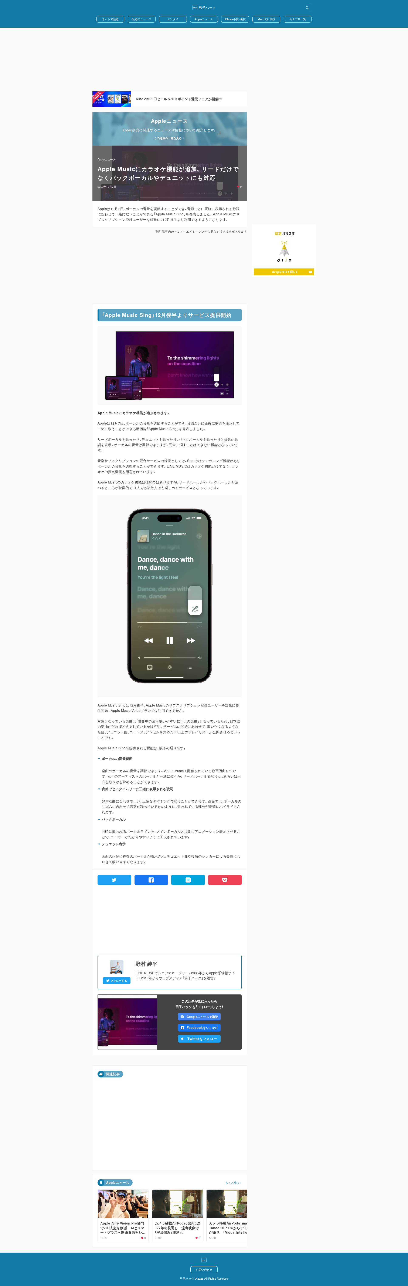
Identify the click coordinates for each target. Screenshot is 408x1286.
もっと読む (232, 1182)
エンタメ (172, 19)
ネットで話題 (110, 19)
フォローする (118, 981)
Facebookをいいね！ (202, 1027)
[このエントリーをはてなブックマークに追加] (188, 880)
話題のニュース (141, 19)
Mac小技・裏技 (266, 19)
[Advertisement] (204, 59)
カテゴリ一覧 (297, 19)
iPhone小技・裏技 (235, 19)
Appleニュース (204, 19)
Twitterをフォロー (202, 1038)
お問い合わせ (204, 1269)
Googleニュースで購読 (202, 1016)
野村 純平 (146, 963)
